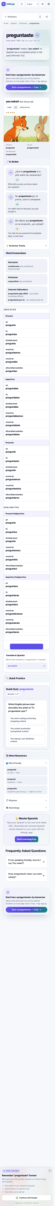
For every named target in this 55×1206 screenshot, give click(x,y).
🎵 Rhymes (11, 800)
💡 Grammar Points (15, 245)
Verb (9, 107)
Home (6, 23)
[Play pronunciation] (37, 35)
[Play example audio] (11, 173)
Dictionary (23, 23)
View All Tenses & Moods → (25, 646)
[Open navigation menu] (49, 4)
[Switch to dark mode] (22, 4)
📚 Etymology (12, 807)
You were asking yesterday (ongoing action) (23, 719)
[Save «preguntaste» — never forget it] (40, 17)
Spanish (14, 23)
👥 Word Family (13, 763)
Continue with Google (28, 1198)
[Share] (47, 17)
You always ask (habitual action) (22, 740)
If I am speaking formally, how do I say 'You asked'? (24, 862)
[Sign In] (42, 4)
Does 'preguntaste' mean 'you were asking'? (25, 875)
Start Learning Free (26, 839)
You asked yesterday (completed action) (20, 729)
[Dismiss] (50, 1171)
